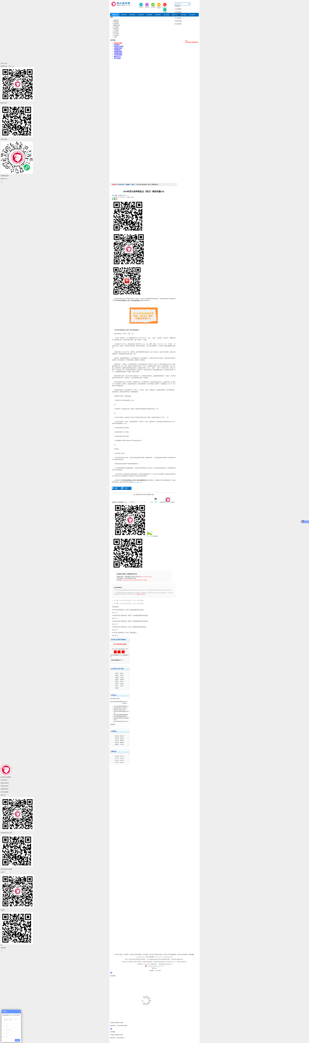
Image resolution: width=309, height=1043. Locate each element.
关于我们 (126, 954)
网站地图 (191, 954)
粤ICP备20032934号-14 (165, 964)
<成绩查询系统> (118, 48)
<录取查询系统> (118, 51)
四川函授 (145, 954)
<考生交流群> (117, 58)
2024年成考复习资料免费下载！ (192, 42)
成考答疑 (141, 14)
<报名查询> (116, 44)
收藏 (116, 488)
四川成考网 (150, 957)
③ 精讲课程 (178, 15)
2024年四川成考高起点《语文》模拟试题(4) (131, 600)
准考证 (117, 683)
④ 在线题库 (178, 18)
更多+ (115, 37)
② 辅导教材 (178, 12)
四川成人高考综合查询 (155, 954)
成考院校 (158, 14)
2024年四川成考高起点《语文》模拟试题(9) (131, 603)
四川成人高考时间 (182, 954)
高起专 (133, 184)
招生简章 (166, 14)
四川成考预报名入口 (116, 655)
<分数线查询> (117, 50)
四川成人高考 (120, 184)
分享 (126, 488)
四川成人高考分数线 (136, 954)
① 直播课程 (178, 9)
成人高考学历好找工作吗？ (121, 721)
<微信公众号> (117, 56)
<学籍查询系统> (118, 53)
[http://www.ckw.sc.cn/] (145, 576)
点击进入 (124, 703)
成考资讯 (124, 14)
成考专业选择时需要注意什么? (119, 701)
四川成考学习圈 (114, 698)
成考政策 (132, 14)
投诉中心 (154, 968)
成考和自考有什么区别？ (121, 708)
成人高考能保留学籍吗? (120, 716)
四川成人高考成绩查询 (169, 954)
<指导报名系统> (118, 43)
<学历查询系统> (118, 55)
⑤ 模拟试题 (178, 21)
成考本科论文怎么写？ (120, 709)
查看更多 (112, 724)
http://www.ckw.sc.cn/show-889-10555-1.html (135, 580)
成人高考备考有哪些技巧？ (121, 706)
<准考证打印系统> (118, 46)
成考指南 (149, 14)
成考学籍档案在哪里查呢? (121, 714)
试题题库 (128, 184)
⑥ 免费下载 (178, 24)
